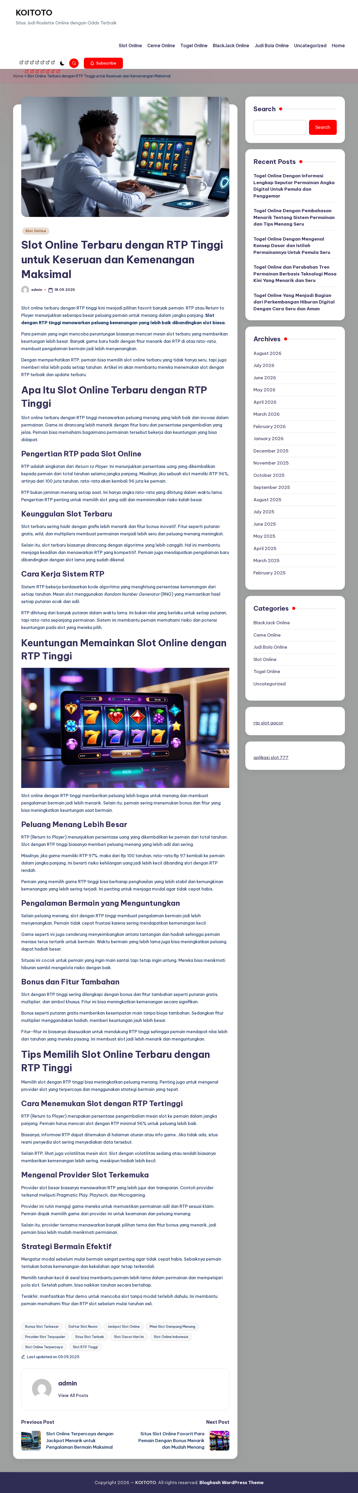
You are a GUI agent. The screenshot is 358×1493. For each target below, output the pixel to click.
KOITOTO (34, 13)
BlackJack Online (271, 623)
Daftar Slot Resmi (83, 1326)
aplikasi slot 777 (271, 757)
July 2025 (263, 512)
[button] (103, 63)
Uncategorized (269, 684)
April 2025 (264, 548)
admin (67, 1383)
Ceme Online (267, 635)
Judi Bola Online (270, 647)
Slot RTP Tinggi (85, 1347)
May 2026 (264, 390)
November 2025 (271, 463)
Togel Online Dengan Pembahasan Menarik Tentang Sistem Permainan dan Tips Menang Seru (294, 217)
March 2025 (266, 561)
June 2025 (264, 524)
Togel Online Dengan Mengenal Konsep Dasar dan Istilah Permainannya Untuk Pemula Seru (291, 245)
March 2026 (266, 414)
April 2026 (264, 402)
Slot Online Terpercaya (44, 1347)
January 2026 (268, 439)
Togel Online (266, 672)
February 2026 (269, 426)
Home (18, 76)
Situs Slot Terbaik (89, 1337)
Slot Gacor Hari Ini (129, 1337)
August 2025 (267, 500)
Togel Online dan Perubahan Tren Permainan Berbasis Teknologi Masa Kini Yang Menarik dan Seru (295, 274)
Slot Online (35, 231)
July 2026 (263, 366)
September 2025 (271, 487)
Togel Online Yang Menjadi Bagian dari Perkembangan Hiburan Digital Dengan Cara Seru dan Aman (294, 302)
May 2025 (264, 536)
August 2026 (267, 353)
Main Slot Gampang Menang (172, 1326)
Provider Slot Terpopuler (45, 1337)
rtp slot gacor (268, 723)
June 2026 (264, 378)
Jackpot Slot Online (123, 1326)
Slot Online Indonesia (171, 1337)
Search (264, 109)
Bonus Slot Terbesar (42, 1326)
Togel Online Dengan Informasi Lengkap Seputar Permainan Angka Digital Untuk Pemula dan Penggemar (294, 186)
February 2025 (269, 573)
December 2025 (271, 451)
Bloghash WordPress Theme (231, 1482)
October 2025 (269, 475)
